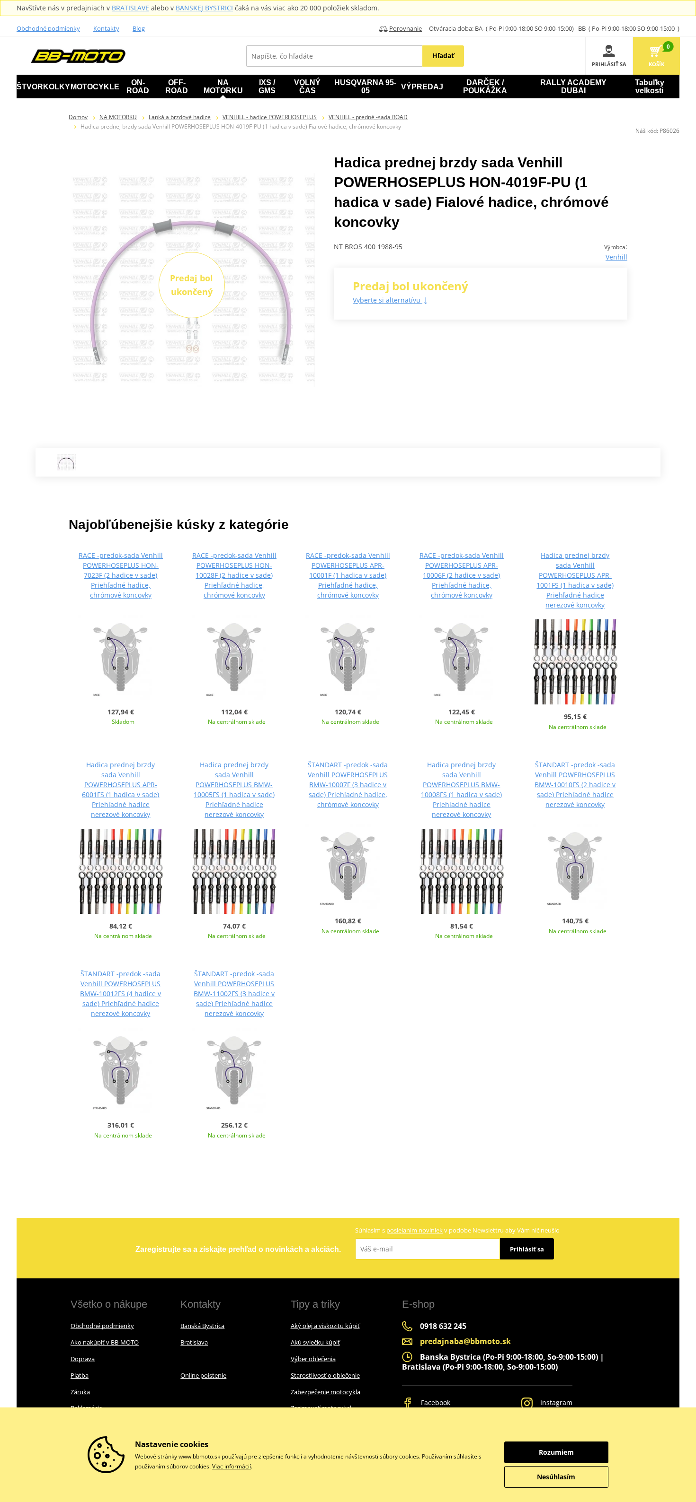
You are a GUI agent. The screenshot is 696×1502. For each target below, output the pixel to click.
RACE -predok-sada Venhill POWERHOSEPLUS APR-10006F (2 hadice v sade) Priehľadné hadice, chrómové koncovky (461, 575)
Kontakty (106, 28)
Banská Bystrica (202, 1325)
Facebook (434, 1402)
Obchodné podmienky (48, 28)
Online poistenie (203, 1375)
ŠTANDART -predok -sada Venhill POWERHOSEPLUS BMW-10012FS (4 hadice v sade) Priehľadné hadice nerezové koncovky (120, 993)
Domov (78, 117)
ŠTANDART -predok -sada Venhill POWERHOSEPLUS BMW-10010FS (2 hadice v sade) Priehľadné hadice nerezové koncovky (575, 784)
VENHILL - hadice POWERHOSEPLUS (270, 117)
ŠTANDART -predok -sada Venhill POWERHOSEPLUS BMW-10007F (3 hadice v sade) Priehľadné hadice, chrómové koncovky (348, 784)
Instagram (555, 1402)
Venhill (616, 256)
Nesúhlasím (556, 1476)
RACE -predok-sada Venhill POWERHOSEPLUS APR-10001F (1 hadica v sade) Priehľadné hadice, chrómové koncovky (348, 575)
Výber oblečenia (313, 1358)
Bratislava (194, 1342)
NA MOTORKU (118, 117)
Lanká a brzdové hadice (180, 117)
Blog (139, 28)
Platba (80, 1375)
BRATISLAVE (130, 7)
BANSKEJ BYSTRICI (204, 7)
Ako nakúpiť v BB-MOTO (105, 1342)
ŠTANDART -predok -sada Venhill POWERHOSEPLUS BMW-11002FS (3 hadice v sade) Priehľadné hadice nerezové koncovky (234, 993)
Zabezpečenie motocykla (325, 1392)
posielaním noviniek (414, 1230)
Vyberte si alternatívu (387, 299)
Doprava (83, 1358)
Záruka (80, 1392)
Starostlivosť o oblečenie (325, 1375)
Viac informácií (231, 1466)
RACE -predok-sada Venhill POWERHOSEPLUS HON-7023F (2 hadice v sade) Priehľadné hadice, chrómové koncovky (121, 575)
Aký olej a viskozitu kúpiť (325, 1325)
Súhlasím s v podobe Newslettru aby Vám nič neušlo (457, 1230)
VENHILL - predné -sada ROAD (368, 117)
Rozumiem (556, 1452)
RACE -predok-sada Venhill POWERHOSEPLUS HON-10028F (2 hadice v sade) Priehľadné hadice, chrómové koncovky (234, 575)
